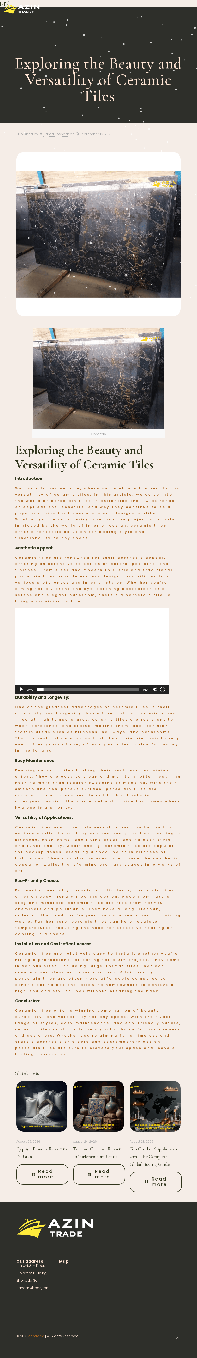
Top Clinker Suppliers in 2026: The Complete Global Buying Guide (153, 1156)
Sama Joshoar (56, 134)
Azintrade (36, 1336)
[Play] (21, 689)
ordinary (111, 864)
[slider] (88, 689)
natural (162, 896)
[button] (92, 651)
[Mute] (155, 689)
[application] (92, 651)
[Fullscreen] (162, 689)
